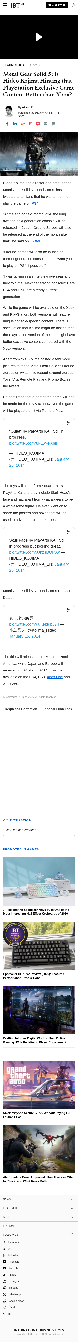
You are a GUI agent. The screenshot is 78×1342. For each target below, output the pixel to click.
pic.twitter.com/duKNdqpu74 (34, 624)
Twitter (35, 241)
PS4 (35, 203)
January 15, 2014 (24, 636)
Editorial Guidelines (57, 709)
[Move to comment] (53, 123)
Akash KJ (28, 107)
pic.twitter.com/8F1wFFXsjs (33, 443)
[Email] (45, 123)
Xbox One (55, 677)
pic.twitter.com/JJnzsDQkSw (34, 552)
